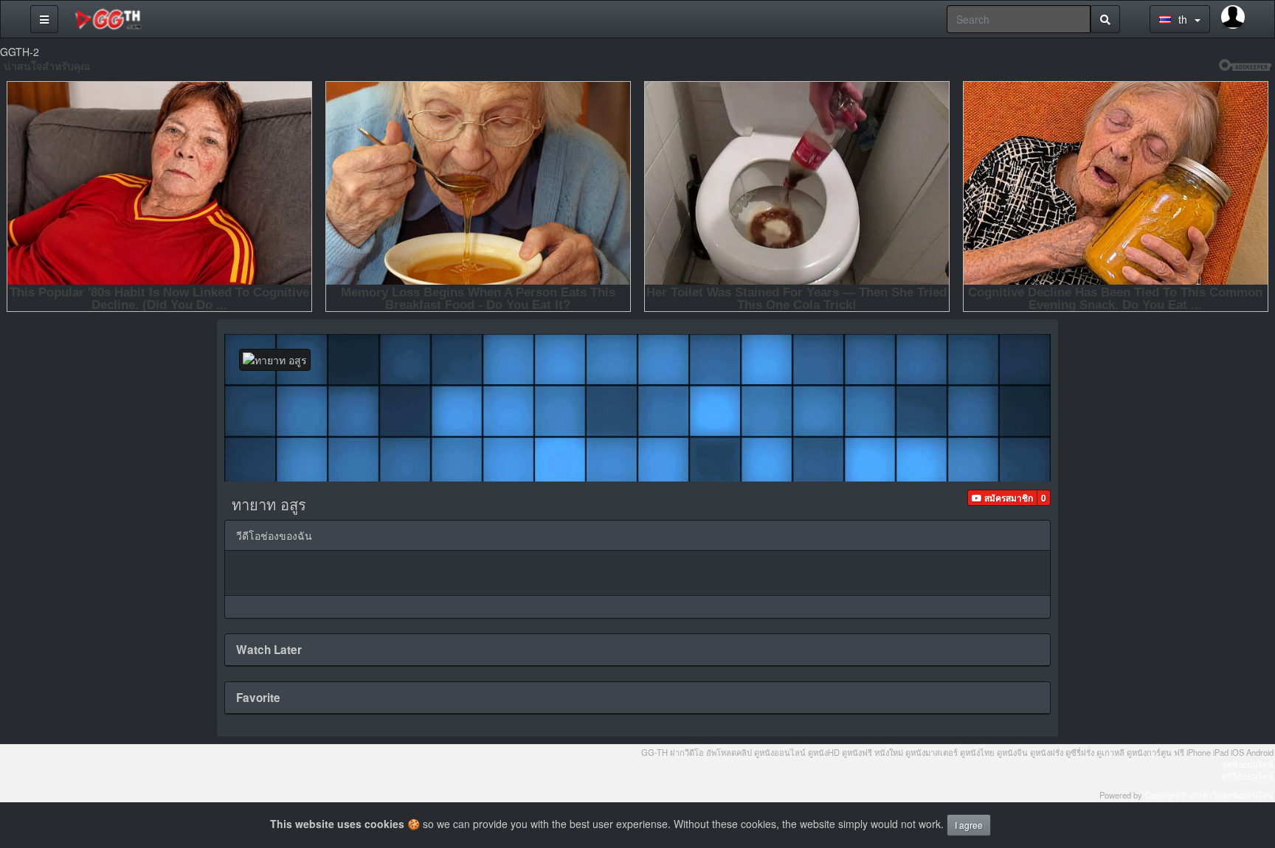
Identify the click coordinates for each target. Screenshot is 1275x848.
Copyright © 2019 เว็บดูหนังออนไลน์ (1209, 795)
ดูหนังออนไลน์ (1248, 764)
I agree (969, 825)
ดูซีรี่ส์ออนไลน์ (1247, 776)
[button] (1002, 498)
